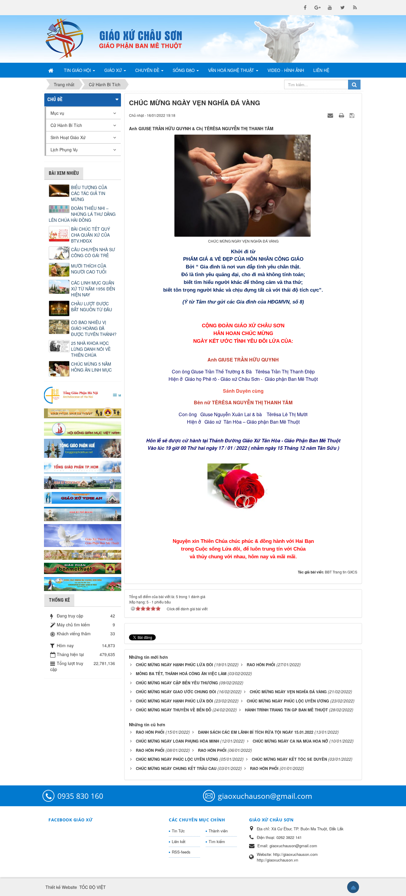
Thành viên (218, 831)
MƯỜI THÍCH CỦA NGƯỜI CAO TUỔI (88, 269)
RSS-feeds (181, 852)
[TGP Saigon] (82, 466)
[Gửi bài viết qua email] (331, 115)
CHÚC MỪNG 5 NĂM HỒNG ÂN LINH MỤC (91, 367)
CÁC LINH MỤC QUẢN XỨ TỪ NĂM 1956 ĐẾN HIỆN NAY (93, 289)
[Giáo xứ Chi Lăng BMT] (82, 554)
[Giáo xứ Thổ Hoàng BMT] (82, 513)
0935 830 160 (80, 796)
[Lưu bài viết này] (353, 115)
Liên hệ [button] (321, 70)
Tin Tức (178, 831)
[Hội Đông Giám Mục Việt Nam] (82, 428)
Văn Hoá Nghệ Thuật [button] (231, 70)
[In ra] (342, 115)
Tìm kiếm (217, 841)
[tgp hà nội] (82, 395)
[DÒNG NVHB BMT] (82, 583)
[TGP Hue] (82, 448)
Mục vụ (57, 113)
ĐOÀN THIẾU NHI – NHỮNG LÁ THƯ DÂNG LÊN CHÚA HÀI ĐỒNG (82, 214)
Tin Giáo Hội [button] (78, 70)
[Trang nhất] (51, 70)
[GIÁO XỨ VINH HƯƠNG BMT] (82, 482)
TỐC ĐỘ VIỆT (92, 887)
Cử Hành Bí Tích (66, 125)
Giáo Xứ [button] (113, 70)
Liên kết (178, 841)
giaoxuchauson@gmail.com (265, 796)
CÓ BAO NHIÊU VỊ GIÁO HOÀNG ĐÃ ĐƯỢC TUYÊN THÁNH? (94, 328)
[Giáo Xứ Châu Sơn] (69, 39)
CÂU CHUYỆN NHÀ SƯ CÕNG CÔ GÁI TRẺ (93, 252)
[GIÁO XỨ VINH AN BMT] (82, 497)
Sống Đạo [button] (184, 70)
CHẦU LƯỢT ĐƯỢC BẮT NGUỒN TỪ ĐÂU (91, 306)
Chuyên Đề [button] (147, 70)
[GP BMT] (82, 567)
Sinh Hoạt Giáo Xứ (68, 137)
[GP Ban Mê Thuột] (82, 412)
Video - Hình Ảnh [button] (285, 70)
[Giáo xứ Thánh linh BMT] (82, 535)
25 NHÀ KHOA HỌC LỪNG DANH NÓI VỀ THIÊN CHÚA (91, 349)
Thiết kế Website (61, 887)
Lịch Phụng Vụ (64, 150)
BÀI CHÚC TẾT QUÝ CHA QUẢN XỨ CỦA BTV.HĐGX (90, 235)
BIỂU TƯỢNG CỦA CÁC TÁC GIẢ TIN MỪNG (89, 193)
